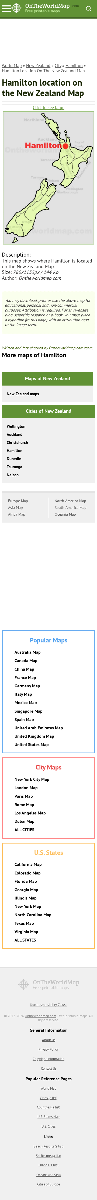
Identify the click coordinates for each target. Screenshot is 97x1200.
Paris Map (24, 796)
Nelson (13, 474)
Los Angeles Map (30, 813)
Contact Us (48, 1068)
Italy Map (23, 694)
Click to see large (48, 107)
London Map (26, 787)
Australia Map (28, 652)
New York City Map (32, 779)
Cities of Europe (48, 1184)
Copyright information (48, 1058)
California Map (28, 864)
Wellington (16, 426)
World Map (12, 65)
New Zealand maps (23, 393)
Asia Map (15, 507)
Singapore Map (29, 711)
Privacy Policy (48, 1049)
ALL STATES (25, 940)
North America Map (70, 500)
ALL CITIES (24, 829)
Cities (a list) (48, 1098)
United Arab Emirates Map (39, 727)
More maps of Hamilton (34, 355)
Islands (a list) (48, 1165)
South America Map (70, 507)
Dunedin (14, 458)
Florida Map (26, 881)
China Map (24, 669)
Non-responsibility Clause (48, 1004)
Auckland (14, 434)
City (58, 65)
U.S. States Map (48, 1116)
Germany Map (27, 685)
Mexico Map (26, 702)
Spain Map (24, 719)
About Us (48, 1040)
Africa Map (16, 514)
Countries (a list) (48, 1107)
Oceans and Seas (48, 1175)
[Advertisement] (48, 41)
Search (88, 8)
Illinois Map (26, 898)
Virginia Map (26, 931)
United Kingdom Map (34, 736)
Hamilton (74, 65)
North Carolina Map (33, 914)
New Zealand (38, 65)
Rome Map (24, 804)
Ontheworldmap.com (40, 1016)
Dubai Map (24, 821)
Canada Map (26, 660)
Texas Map (24, 923)
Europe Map (18, 500)
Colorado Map (28, 873)
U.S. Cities (48, 1126)
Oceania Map (65, 514)
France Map (25, 677)
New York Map (28, 906)
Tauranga (14, 466)
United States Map (32, 744)
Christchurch (17, 442)
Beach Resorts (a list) (48, 1146)
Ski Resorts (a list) (48, 1155)
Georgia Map (26, 889)
